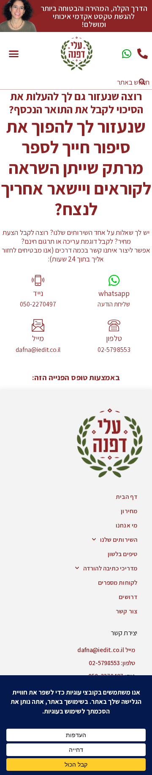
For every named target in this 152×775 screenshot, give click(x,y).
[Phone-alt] (142, 53)
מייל (38, 338)
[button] (13, 53)
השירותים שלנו (118, 539)
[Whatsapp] (127, 53)
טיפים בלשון (122, 554)
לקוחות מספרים (117, 582)
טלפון (114, 338)
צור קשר (126, 611)
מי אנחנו (126, 525)
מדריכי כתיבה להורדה (110, 568)
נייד (38, 293)
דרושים (128, 597)
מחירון (129, 511)
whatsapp (114, 293)
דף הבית (126, 497)
